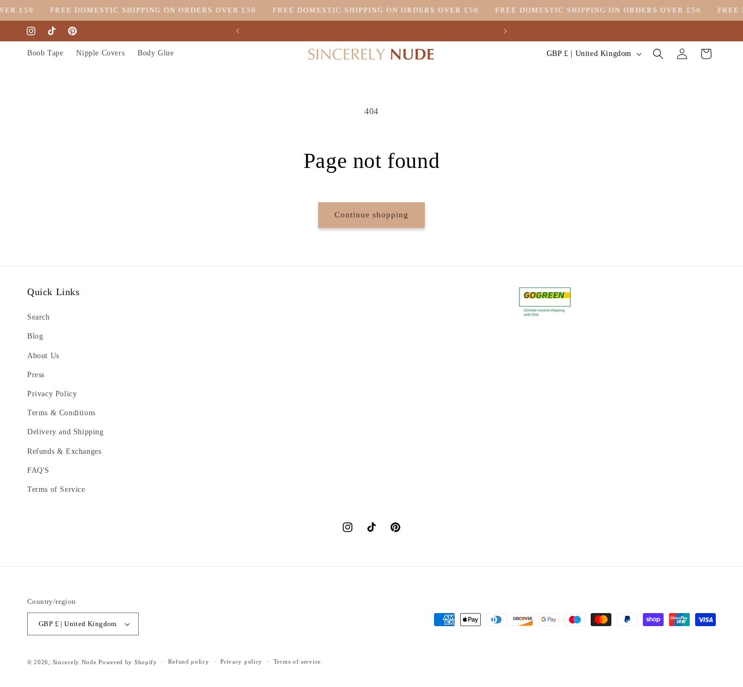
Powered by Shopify (127, 662)
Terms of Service (56, 489)
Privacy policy (241, 661)
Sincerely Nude (75, 662)
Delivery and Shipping (65, 432)
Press (36, 375)
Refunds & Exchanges (64, 451)
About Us (43, 356)
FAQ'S (38, 470)
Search (38, 317)
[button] (658, 54)
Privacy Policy (52, 394)
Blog (35, 336)
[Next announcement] (505, 31)
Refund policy (188, 661)
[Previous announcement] (238, 31)
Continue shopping (371, 214)
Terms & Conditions (61, 413)
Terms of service (297, 661)
